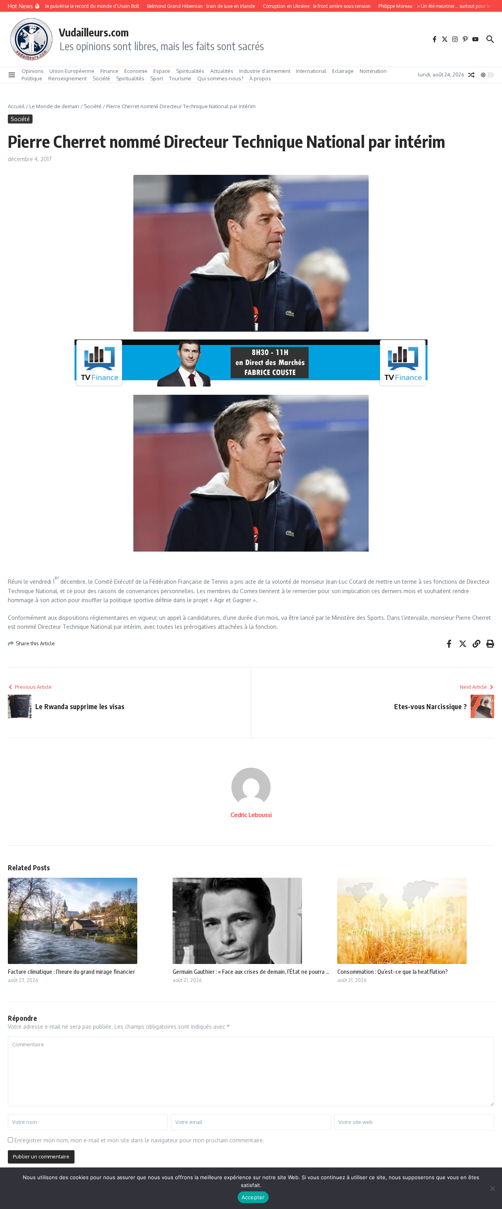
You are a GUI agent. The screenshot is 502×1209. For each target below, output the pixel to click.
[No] (492, 1188)
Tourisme (180, 78)
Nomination (373, 71)
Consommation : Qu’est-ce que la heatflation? (392, 971)
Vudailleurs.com (94, 32)
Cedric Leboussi (251, 815)
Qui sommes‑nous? (220, 78)
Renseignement (67, 78)
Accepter (253, 1197)
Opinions (33, 71)
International (311, 71)
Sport (156, 78)
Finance (109, 71)
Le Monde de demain (54, 106)
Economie (135, 71)
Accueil (16, 106)
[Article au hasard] (471, 75)
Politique (32, 78)
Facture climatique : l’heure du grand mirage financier (71, 971)
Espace (161, 71)
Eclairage (343, 71)
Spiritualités (190, 71)
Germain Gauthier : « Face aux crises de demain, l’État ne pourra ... (251, 971)
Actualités (221, 71)
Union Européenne (72, 71)
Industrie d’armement (264, 71)
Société (101, 78)
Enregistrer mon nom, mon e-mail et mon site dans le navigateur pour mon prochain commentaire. (139, 1140)
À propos (260, 78)
